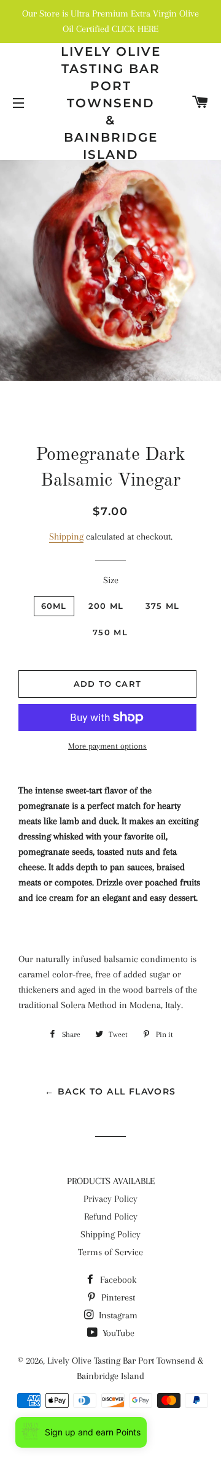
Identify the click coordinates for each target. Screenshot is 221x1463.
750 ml (110, 632)
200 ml (106, 606)
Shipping (66, 536)
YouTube (117, 1333)
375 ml (162, 606)
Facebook (117, 1279)
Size (110, 580)
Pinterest (117, 1297)
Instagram (117, 1315)
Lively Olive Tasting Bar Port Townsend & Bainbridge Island (111, 103)
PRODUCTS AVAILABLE (111, 1180)
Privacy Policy (110, 1198)
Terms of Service (110, 1252)
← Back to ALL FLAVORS (110, 1091)
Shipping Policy (110, 1234)
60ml (54, 606)
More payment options (107, 746)
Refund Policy (111, 1216)
